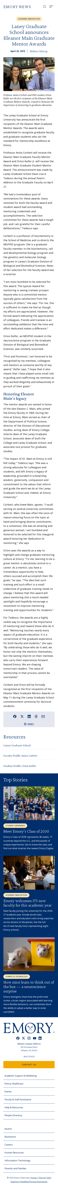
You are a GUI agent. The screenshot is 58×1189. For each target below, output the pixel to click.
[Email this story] (43, 716)
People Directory (13, 1115)
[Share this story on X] (22, 716)
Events (8, 1091)
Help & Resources (14, 1107)
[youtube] (34, 1038)
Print (31, 724)
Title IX (42, 1177)
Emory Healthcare (14, 1083)
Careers (9, 1144)
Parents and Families (15, 1168)
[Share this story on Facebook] (15, 716)
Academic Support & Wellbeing (21, 1075)
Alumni (8, 1128)
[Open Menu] (51, 6)
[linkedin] (40, 1038)
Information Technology (17, 1160)
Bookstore (10, 1136)
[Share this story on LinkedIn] (29, 716)
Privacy (34, 1177)
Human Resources (14, 1152)
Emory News (17, 6)
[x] (23, 1038)
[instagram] (29, 1038)
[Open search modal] (44, 6)
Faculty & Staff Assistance (18, 1099)
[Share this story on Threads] (36, 716)
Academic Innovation (29, 19)
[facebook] (18, 1038)
